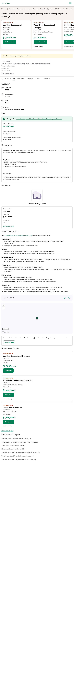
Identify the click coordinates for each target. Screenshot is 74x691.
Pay (14, 79)
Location (37, 79)
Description (21, 79)
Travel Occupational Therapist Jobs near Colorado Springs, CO (20, 452)
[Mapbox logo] (6, 332)
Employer (30, 79)
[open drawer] (70, 3)
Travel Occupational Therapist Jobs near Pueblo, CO (17, 456)
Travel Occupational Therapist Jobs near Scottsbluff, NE (18, 459)
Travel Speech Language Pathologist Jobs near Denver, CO (19, 442)
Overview (8, 79)
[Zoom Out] (3, 307)
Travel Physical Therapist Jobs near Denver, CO (16, 438)
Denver (35, 9)
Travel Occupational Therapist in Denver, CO (17, 235)
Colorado (28, 9)
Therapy (4, 9)
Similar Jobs (46, 79)
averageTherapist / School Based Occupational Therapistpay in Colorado (39, 119)
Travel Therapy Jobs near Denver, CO (12, 445)
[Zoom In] (3, 305)
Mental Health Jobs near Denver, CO (12, 449)
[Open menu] (2, 79)
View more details (8, 226)
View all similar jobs (7, 431)
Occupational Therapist (16, 9)
